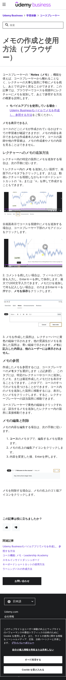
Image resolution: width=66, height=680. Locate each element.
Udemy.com (11, 611)
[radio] (6, 527)
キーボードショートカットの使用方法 (24, 564)
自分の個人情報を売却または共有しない (33, 649)
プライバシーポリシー (22, 642)
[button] (19, 601)
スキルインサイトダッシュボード (21, 559)
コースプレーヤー (50, 15)
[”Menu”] (4, 4)
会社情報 (9, 616)
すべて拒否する (33, 659)
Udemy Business (13, 15)
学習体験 (31, 15)
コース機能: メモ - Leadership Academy (25, 555)
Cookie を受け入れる (33, 669)
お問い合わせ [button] (22, 580)
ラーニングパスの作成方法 (17, 568)
